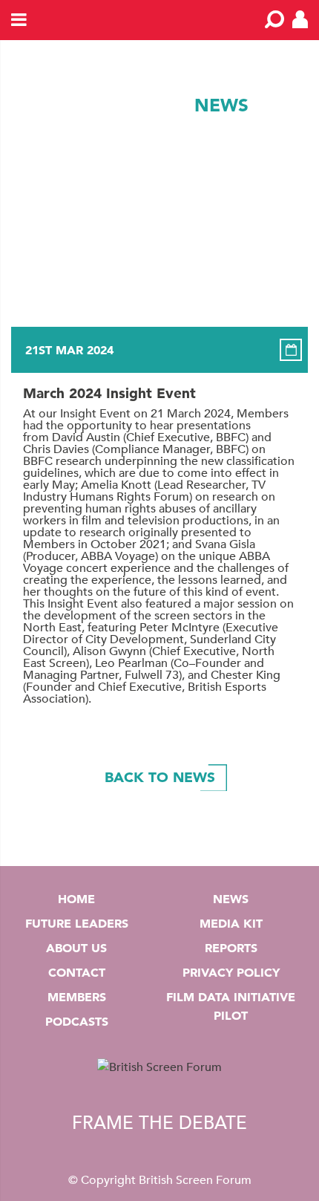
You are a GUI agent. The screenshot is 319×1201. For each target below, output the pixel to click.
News (231, 898)
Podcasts (76, 1021)
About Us (76, 947)
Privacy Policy (231, 972)
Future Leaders (76, 923)
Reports (231, 947)
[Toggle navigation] (19, 20)
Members (76, 996)
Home (76, 898)
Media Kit (231, 923)
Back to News (160, 777)
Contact (76, 972)
